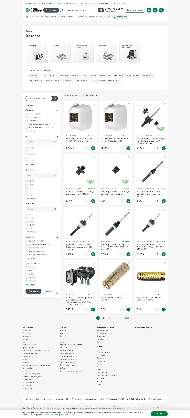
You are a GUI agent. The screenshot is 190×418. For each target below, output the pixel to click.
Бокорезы (26, 330)
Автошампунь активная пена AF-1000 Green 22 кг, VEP (79, 140)
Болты (62, 333)
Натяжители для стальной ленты (35, 351)
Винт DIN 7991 (90, 75)
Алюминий (35, 114)
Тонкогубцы (27, 385)
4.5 (32, 225)
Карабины (101, 361)
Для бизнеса (119, 17)
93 (31, 161)
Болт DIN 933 (35, 75)
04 (31, 271)
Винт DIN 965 (119, 75)
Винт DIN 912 (76, 75)
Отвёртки (26, 359)
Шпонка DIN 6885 (98, 81)
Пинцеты (25, 362)
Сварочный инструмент (32, 377)
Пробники (26, 371)
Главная (29, 31)
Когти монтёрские (29, 345)
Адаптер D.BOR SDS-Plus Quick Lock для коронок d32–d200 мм (79, 247)
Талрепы (100, 378)
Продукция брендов (143, 327)
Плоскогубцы (27, 368)
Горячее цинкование (40, 244)
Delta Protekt (36, 241)
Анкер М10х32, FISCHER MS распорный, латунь (149, 299)
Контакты (116, 3)
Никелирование (36, 251)
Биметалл (34, 117)
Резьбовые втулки (67, 351)
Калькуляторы (103, 3)
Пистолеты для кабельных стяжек (36, 365)
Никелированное (38, 255)
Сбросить (50, 291)
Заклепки (63, 348)
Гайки (62, 339)
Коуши (99, 364)
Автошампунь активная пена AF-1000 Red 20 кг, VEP (114, 140)
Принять (159, 414)
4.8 (32, 281)
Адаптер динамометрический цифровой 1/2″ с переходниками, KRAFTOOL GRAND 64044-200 (80, 301)
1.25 (31, 191)
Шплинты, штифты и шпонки (71, 371)
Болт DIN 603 (62, 75)
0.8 (31, 181)
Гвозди (62, 342)
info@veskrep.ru (112, 11)
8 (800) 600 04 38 (114, 9)
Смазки (100, 342)
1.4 (31, 195)
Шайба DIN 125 (36, 81)
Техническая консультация (66, 3)
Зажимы (100, 358)
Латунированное (37, 248)
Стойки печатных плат (69, 359)
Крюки (99, 367)
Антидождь (101, 333)
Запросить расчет (135, 10)
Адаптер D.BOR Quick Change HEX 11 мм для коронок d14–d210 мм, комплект (151, 141)
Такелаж (39, 17)
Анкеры (63, 330)
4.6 (32, 277)
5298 (127, 318)
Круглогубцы (27, 348)
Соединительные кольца (107, 375)
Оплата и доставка (45, 3)
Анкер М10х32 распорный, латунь (113, 299)
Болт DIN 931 (48, 75)
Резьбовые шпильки (66, 17)
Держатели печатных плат (71, 345)
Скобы (99, 370)
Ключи (24, 342)
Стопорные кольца (68, 362)
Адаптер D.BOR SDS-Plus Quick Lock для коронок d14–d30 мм (150, 194)
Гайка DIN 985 (147, 75)
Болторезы (27, 333)
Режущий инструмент (31, 374)
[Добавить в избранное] (94, 104)
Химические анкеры (68, 365)
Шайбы (62, 368)
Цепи (99, 384)
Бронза (33, 121)
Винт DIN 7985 (105, 75)
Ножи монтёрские (29, 353)
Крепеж (29, 17)
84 (32, 154)
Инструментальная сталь (41, 127)
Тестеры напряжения (31, 382)
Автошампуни (102, 330)
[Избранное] (155, 10)
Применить (33, 291)
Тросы (99, 381)
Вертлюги (101, 355)
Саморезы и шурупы (68, 356)
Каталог (29, 399)
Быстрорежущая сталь (39, 124)
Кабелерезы (27, 336)
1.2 (31, 188)
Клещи (25, 339)
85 (32, 158)
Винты (62, 336)
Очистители (102, 336)
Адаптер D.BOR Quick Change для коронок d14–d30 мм (80, 193)
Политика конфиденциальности (60, 415)
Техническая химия (86, 17)
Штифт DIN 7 (67, 81)
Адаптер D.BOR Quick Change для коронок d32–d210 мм (115, 193)
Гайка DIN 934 (133, 75)
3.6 (32, 267)
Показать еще (31, 131)
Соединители (102, 372)
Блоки (99, 349)
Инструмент (51, 17)
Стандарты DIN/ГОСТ (87, 3)
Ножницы (26, 356)
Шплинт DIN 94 (82, 81)
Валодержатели (103, 352)
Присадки (101, 339)
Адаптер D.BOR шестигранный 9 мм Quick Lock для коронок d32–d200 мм (151, 247)
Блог (124, 3)
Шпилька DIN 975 (52, 81)
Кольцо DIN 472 (114, 81)
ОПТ (67, 399)
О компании (30, 3)
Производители (103, 17)
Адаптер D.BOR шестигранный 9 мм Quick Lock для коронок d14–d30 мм (115, 247)
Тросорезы (27, 388)
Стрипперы (27, 380)
